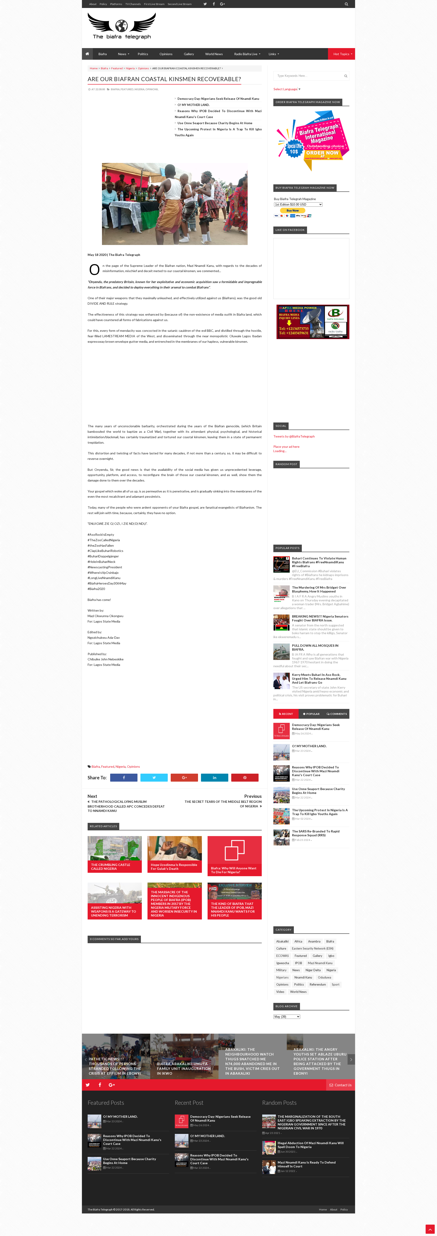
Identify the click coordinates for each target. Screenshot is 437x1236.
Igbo (331, 956)
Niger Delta (313, 970)
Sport (335, 984)
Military (281, 970)
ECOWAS (282, 956)
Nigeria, (140, 89)
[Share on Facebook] (123, 778)
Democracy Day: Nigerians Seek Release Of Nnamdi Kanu (218, 98)
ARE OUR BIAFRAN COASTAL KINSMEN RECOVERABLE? (164, 78)
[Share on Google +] (184, 778)
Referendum (318, 984)
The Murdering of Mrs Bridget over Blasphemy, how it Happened (319, 589)
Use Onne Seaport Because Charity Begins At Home (215, 123)
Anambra (314, 941)
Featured (117, 68)
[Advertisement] (266, 23)
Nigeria (130, 68)
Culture (281, 948)
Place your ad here (286, 446)
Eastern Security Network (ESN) (312, 948)
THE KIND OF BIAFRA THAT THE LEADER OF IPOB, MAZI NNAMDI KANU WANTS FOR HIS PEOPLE (233, 909)
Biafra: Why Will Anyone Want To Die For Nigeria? (234, 870)
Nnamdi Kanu (303, 977)
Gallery (189, 54)
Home (94, 68)
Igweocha (282, 963)
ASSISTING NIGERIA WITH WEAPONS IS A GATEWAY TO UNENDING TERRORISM (113, 911)
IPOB (298, 963)
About (93, 4)
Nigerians (282, 977)
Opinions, (151, 89)
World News (214, 54)
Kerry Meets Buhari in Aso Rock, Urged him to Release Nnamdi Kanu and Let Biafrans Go (319, 678)
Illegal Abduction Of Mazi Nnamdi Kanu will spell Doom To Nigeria (311, 1145)
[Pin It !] (245, 778)
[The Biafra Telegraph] (130, 28)
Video (280, 992)
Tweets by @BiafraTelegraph (294, 436)
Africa (298, 941)
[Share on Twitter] (154, 778)
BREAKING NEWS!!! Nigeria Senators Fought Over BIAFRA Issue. (320, 618)
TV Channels (133, 4)
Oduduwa (324, 977)
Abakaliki (282, 941)
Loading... (280, 451)
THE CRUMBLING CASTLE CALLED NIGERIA (110, 866)
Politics (143, 54)
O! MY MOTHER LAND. (194, 105)
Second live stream (180, 4)
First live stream (154, 4)
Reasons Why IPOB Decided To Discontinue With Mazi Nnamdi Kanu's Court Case (315, 771)
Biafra (104, 68)
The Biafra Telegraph (100, 1209)
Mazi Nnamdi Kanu (320, 963)
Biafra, (115, 89)
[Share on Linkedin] (214, 778)
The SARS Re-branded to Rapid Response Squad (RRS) (316, 833)
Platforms (116, 4)
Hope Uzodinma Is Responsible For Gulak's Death (174, 866)
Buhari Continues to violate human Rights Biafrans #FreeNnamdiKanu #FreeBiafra (319, 562)
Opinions (166, 54)
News (296, 970)
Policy (103, 4)
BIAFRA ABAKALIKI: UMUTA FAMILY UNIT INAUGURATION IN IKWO (116, 1068)
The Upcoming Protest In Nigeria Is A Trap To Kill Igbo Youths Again (320, 812)
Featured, (127, 89)
